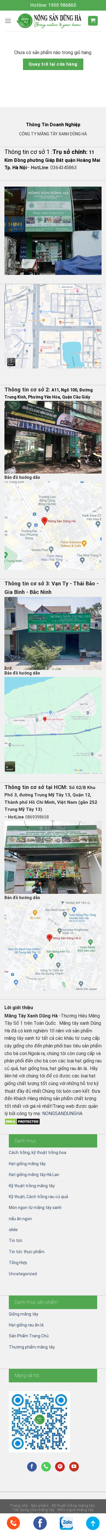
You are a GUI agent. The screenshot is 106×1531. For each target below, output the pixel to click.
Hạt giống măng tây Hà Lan (34, 1174)
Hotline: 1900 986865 (53, 5)
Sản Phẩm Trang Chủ (29, 1336)
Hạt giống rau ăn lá (26, 1325)
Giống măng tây (23, 1314)
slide (13, 1229)
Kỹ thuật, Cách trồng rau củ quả (38, 1196)
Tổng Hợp (18, 1262)
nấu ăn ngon (20, 1218)
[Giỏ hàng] (93, 21)
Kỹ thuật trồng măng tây (32, 1185)
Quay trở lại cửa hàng (53, 64)
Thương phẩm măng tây (32, 1347)
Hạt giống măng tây (27, 1163)
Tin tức (16, 1240)
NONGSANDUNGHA (62, 1113)
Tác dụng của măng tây (33, 1510)
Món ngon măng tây (75, 1510)
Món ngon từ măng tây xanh (35, 1207)
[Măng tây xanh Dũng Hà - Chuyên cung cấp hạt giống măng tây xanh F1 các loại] (49, 20)
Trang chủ (19, 1506)
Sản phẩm (40, 1506)
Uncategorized (23, 1273)
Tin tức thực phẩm (26, 1251)
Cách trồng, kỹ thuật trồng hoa (37, 1152)
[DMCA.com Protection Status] (22, 1121)
